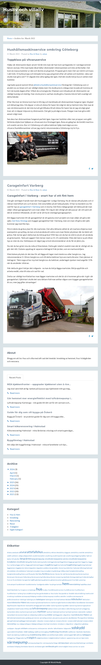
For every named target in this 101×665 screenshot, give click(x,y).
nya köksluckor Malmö (80, 615)
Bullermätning (38, 562)
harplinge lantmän (56, 584)
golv (33, 580)
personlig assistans (46, 618)
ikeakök (71, 593)
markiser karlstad (65, 612)
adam (44, 54)
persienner (35, 618)
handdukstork (20, 584)
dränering (62, 568)
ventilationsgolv (40, 646)
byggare (42, 565)
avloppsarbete (27, 556)
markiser (41, 611)
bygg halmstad (55, 562)
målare (63, 609)
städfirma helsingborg (41, 632)
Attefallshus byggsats (63, 552)
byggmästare (11, 568)
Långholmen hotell (13, 609)
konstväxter (90, 602)
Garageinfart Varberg (25, 185)
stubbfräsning (24, 635)
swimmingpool (68, 635)
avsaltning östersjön (59, 556)
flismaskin (32, 574)
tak (74, 635)
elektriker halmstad (72, 568)
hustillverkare (80, 590)
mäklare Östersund (54, 609)
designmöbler (53, 568)
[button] (97, 8)
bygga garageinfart (75, 562)
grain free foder (73, 580)
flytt (37, 574)
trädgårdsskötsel (54, 638)
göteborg (65, 580)
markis (34, 612)
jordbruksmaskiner (13, 599)
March (13, 475)
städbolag (31, 632)
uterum (78, 638)
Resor (12, 523)
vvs (79, 646)
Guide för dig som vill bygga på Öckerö (29, 412)
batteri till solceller (13, 559)
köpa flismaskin (12, 605)
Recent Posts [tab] (15, 377)
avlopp (21, 556)
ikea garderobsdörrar (43, 593)
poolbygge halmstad (25, 621)
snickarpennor (42, 628)
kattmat (62, 599)
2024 (12, 485)
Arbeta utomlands (13, 552)
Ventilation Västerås (27, 646)
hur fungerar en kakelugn (27, 590)
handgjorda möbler (43, 584)
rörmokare (61, 624)
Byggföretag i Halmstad (20, 440)
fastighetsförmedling (77, 571)
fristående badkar (88, 577)
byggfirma (49, 565)
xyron (82, 646)
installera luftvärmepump (44, 596)
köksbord (68, 599)
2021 (12, 494)
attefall (23, 552)
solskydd (78, 628)
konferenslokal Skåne (69, 602)
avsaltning (48, 556)
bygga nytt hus (21, 565)
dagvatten (32, 568)
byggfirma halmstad (60, 565)
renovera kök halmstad (74, 621)
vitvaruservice (73, 646)
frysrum (9, 580)
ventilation (89, 643)
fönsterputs (11, 577)
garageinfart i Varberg (30, 206)
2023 (12, 488)
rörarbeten (53, 624)
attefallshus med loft (77, 552)
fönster (52, 574)
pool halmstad (14, 621)
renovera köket (88, 621)
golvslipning (39, 580)
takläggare (86, 635)
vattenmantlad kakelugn (77, 643)
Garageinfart (26, 580)
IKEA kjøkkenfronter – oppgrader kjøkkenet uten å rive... (39, 384)
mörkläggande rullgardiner (62, 615)
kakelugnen (50, 599)
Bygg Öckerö (64, 562)
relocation (40, 621)
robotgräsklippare (25, 624)
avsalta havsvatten (39, 556)
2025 (12, 482)
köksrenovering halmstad (35, 602)
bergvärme (25, 558)
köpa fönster (21, 605)
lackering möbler (63, 605)
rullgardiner (69, 624)
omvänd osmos (20, 618)
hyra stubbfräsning (29, 593)
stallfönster (72, 632)
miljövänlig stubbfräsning (38, 615)
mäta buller (82, 612)
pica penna (56, 618)
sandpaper (10, 628)
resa (17, 624)
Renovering (15, 520)
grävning (82, 580)
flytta (40, 574)
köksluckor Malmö (19, 602)
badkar (84, 556)
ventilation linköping (14, 646)
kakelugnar (40, 599)
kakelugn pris (31, 599)
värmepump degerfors (35, 643)
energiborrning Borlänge (52, 571)
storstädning (15, 635)
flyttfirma (46, 574)
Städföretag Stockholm (58, 632)
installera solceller (60, 596)
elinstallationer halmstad (24, 571)
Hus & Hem (34, 54)
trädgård (31, 637)
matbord (89, 612)
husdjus (45, 590)
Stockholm (79, 632)
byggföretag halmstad (84, 565)
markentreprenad (26, 612)
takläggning (11, 638)
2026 (12, 469)
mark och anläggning (83, 609)
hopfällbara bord (85, 584)
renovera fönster (61, 621)
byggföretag (72, 565)
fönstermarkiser (83, 574)
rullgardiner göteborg (81, 624)
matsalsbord (11, 615)
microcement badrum (22, 615)
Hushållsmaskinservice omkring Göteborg (42, 49)
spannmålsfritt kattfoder (15, 632)
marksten (74, 612)
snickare (24, 628)
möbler (49, 615)
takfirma (79, 635)
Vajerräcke (85, 638)
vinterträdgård (63, 646)
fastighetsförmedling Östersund (17, 574)
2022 (12, 491)
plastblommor (73, 618)
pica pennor (64, 618)
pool (8, 621)
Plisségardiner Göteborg (86, 618)
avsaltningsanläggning (73, 556)
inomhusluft (89, 593)
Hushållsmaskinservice (56, 590)
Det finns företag (19, 220)
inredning (10, 596)
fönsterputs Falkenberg (23, 577)
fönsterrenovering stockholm (60, 577)
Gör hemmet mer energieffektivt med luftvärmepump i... (39, 398)
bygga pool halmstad (32, 565)
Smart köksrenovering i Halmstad (26, 426)
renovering (11, 624)
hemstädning (74, 584)
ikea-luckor (54, 593)
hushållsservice (69, 590)
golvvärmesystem (56, 580)
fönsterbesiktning (72, 574)
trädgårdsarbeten (42, 638)
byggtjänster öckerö (22, 568)
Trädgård (14, 526)
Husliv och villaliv (23, 9)
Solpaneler (67, 628)
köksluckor (77, 599)
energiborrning (38, 571)
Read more (14, 393)
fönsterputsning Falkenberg (40, 577)
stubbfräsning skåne (38, 635)
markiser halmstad (53, 612)
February (14, 478)
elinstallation (11, 571)
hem (65, 584)
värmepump (17, 642)
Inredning (14, 517)
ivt (82, 596)
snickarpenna (32, 628)
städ (25, 632)
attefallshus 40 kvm (49, 552)
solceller (50, 628)
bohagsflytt (29, 562)
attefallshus (35, 552)
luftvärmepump (39, 608)
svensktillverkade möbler (55, 635)
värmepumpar (63, 643)
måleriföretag (70, 609)
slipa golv (17, 628)
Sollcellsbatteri (59, 628)
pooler (34, 621)
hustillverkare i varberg (15, 593)
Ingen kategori (16, 529)
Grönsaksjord (11, 584)
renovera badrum (49, 621)
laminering (73, 605)
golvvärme (46, 580)
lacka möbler (46, 605)
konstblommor (81, 602)
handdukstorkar (31, 584)
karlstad (56, 599)
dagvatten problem (43, 568)
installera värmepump (74, 596)
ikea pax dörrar (64, 593)
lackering (54, 605)
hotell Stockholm (12, 590)
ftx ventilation (17, 580)
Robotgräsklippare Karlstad (40, 624)
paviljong (28, 618)
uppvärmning (71, 638)
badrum (89, 556)
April (12, 473)
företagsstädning (75, 577)
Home (89, 8)
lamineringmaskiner (84, 605)
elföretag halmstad (86, 568)
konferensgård (56, 602)
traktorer (63, 638)
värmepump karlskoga (50, 643)
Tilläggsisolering (20, 638)
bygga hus (85, 562)
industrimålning (79, 593)
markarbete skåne (13, 612)
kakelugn (23, 599)
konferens (47, 602)
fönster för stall (60, 574)
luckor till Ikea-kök (26, 609)
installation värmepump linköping (25, 596)
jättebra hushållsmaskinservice (47, 85)
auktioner (15, 556)
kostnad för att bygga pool (34, 605)
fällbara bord (65, 571)
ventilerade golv (51, 646)
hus (39, 589)
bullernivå (46, 562)
